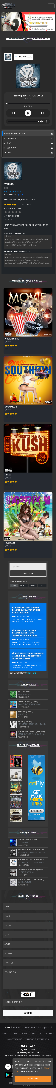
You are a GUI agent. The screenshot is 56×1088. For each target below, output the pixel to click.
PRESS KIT (30, 1039)
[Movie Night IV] (28, 312)
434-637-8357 (29, 1050)
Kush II (8, 475)
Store (4, 1033)
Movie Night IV (12, 339)
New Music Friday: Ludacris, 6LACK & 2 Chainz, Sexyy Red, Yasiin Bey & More (28, 656)
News (24, 1033)
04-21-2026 (25, 639)
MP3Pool (17, 1027)
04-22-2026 (25, 616)
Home (7, 1027)
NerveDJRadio (44, 1027)
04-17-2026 (25, 662)
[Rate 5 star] (19, 212)
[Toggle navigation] (51, 6)
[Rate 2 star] (9, 212)
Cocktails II (11, 407)
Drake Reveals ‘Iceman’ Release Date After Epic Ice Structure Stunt (26, 610)
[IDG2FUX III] (28, 516)
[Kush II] (28, 448)
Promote (15, 1033)
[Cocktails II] (28, 380)
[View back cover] (13, 171)
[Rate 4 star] (16, 212)
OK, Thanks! (33, 1078)
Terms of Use (29, 1027)
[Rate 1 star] (5, 212)
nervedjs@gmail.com (29, 1053)
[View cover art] (8, 57)
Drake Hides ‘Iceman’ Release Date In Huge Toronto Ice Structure (24, 633)
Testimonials (43, 1039)
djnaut (21, 194)
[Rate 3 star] (12, 212)
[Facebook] (8, 1067)
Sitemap (49, 1033)
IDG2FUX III (10, 543)
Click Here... (31, 673)
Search (27, 573)
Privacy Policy (36, 1033)
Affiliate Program (15, 1039)
